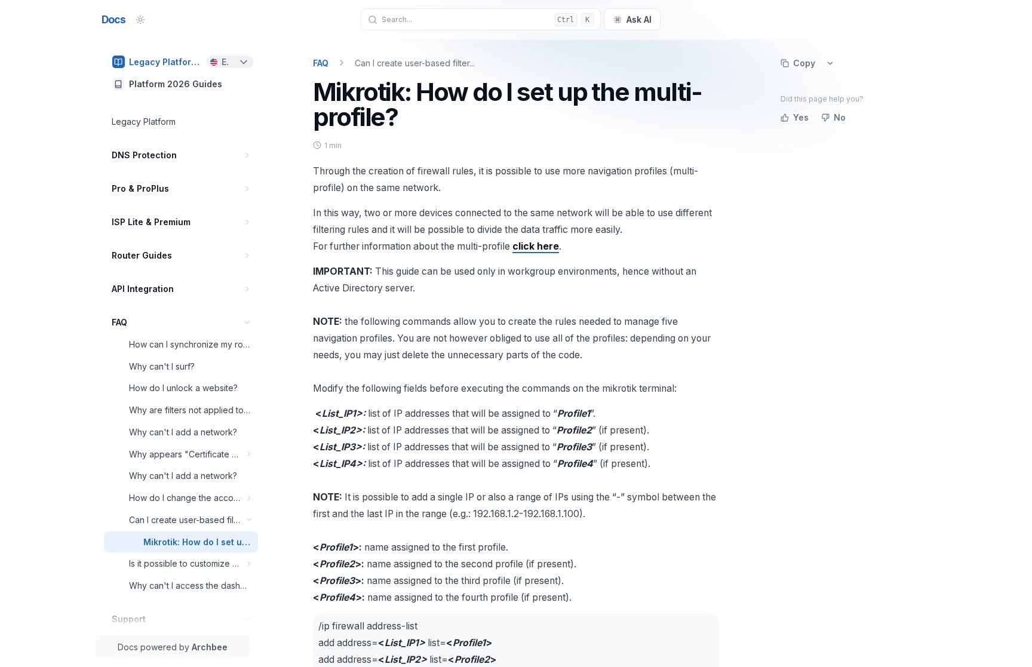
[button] (247, 155)
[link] (181, 61)
